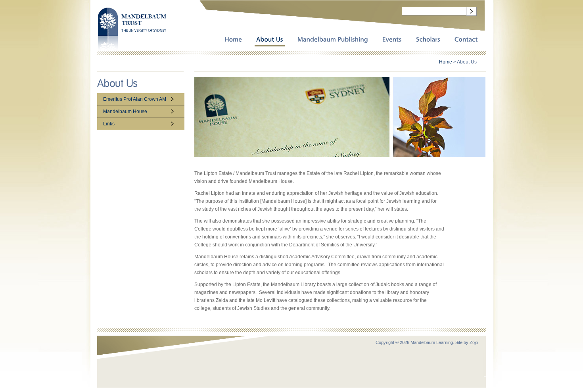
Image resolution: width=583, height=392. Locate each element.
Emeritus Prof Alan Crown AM (134, 99)
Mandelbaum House (125, 111)
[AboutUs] (270, 39)
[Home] (233, 39)
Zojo (474, 342)
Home (445, 62)
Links (109, 124)
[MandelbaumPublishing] (333, 39)
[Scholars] (428, 39)
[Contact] (466, 39)
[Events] (392, 39)
